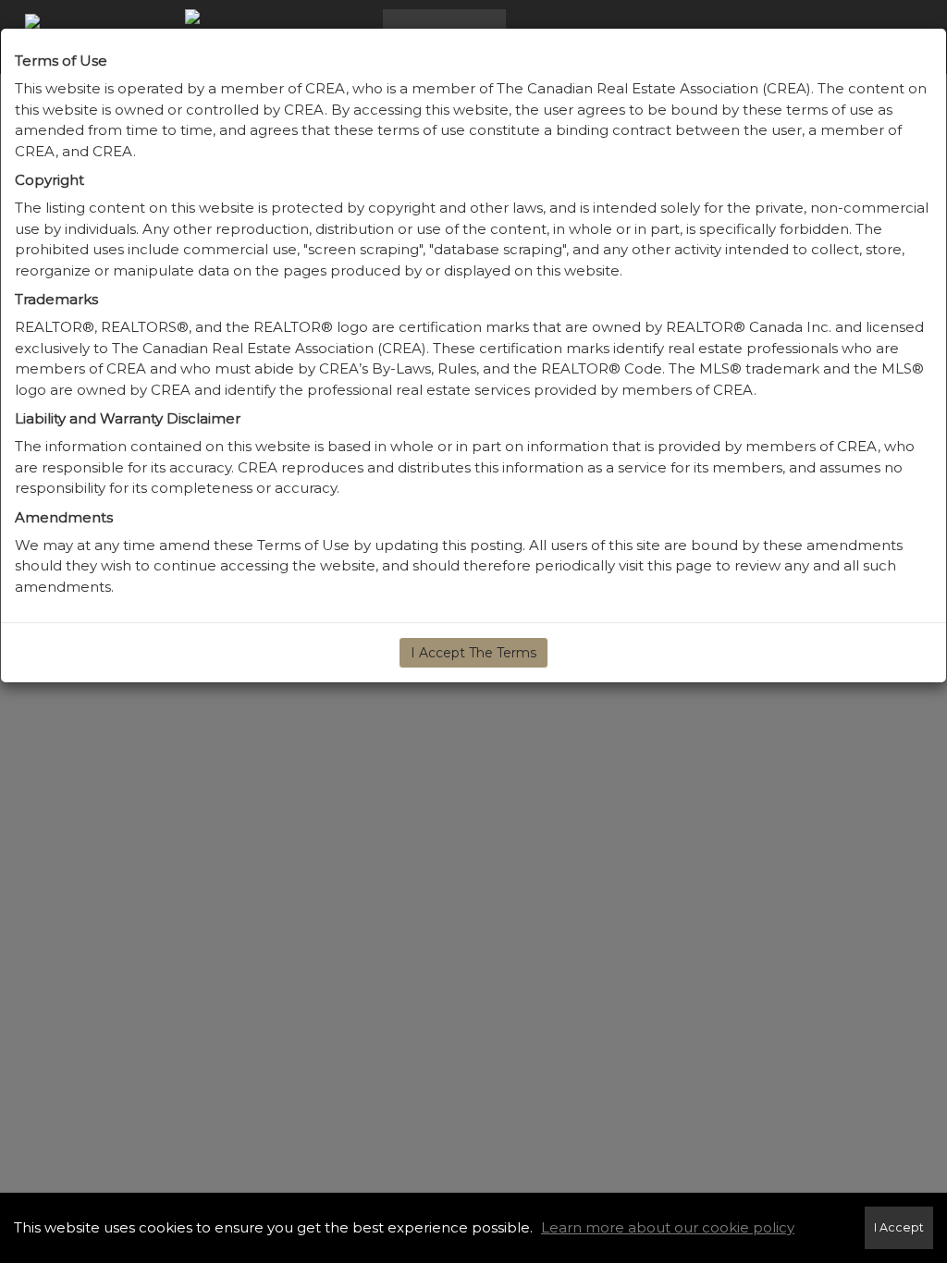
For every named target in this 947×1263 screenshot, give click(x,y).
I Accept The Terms (473, 652)
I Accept (899, 1227)
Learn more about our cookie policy (667, 1227)
